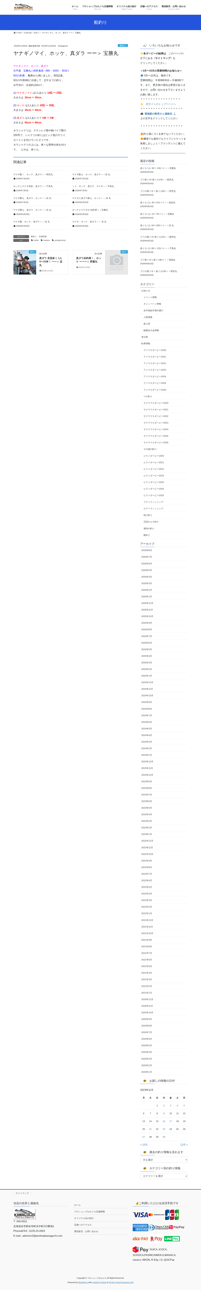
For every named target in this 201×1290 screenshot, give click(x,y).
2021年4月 (146, 973)
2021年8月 (146, 946)
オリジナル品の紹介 (84, 1218)
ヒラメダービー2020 (154, 456)
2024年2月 (146, 748)
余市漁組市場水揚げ (153, 310)
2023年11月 (147, 768)
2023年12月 (147, 761)
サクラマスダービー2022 (156, 416)
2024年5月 (146, 728)
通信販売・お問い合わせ (86, 1231)
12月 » (184, 1144)
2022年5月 (146, 887)
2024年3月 (146, 742)
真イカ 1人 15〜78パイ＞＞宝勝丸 (157, 214)
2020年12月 (147, 999)
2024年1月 (146, 755)
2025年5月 (146, 649)
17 (170, 1121)
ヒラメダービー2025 (154, 489)
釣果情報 (43, 236)
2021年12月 (147, 920)
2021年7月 (146, 953)
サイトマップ (22, 1193)
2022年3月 (146, 900)
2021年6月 (146, 959)
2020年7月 (146, 1032)
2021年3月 (146, 979)
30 (164, 1137)
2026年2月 (146, 590)
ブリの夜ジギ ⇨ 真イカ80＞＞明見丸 (158, 191)
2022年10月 (147, 854)
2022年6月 (146, 880)
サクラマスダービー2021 (156, 409)
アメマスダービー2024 (155, 376)
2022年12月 (147, 841)
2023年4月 (146, 814)
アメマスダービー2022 (155, 363)
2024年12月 (147, 682)
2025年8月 (146, 629)
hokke (36, 240)
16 (164, 1121)
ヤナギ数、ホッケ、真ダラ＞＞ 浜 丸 (31, 221)
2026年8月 (146, 550)
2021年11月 (147, 926)
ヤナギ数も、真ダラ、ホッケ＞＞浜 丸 (32, 198)
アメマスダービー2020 (155, 350)
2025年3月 (146, 662)
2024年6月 (146, 722)
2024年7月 (146, 715)
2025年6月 (146, 643)
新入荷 (147, 323)
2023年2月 (146, 827)
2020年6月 (146, 1039)
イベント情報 (150, 297)
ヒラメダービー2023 (154, 475)
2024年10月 (147, 695)
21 (150, 1129)
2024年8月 (146, 709)
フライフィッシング (153, 502)
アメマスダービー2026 (155, 390)
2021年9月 (146, 940)
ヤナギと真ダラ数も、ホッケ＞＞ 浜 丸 (91, 198)
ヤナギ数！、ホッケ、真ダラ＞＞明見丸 (33, 174)
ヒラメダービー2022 (154, 469)
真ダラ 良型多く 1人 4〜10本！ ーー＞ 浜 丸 (50, 262)
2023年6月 (146, 801)
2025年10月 (147, 616)
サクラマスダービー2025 (156, 436)
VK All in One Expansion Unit (121, 1282)
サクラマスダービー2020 (156, 403)
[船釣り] (25, 261)
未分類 (144, 337)
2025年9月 (146, 623)
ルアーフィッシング (153, 508)
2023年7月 (146, 794)
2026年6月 (146, 563)
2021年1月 (146, 992)
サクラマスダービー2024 (156, 429)
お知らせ (145, 290)
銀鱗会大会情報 (151, 330)
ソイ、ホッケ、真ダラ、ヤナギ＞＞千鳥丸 (93, 186)
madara (46, 240)
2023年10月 (147, 775)
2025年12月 (147, 603)
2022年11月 (147, 847)
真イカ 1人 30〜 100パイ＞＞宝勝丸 (158, 168)
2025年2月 (146, 669)
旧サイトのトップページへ (161, 104)
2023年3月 (146, 821)
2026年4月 (146, 577)
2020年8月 (146, 1025)
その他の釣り (150, 449)
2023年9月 (146, 781)
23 (164, 1129)
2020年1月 (146, 1072)
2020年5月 (146, 1045)
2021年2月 (146, 986)
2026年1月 (146, 596)
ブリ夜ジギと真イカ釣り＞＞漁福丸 (157, 260)
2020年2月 (146, 1065)
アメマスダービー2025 (155, 383)
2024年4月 (146, 735)
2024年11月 (147, 689)
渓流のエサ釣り (151, 521)
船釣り (123, 45)
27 (143, 1137)
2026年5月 (146, 570)
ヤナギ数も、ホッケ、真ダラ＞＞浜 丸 (91, 174)
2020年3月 (146, 1059)
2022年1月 (146, 913)
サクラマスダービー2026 (156, 442)
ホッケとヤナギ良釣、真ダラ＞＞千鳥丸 (33, 186)
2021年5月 (146, 966)
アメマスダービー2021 (155, 356)
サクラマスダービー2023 (156, 422)
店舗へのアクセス (83, 1224)
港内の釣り (149, 528)
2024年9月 (146, 702)
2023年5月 (146, 808)
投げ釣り (148, 515)
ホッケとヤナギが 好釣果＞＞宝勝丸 (90, 210)
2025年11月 (147, 609)
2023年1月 (146, 834)
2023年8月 (146, 788)
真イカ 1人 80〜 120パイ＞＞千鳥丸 (158, 248)
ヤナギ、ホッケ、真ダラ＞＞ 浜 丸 (89, 221)
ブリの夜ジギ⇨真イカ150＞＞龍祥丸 (158, 237)
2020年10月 (147, 1012)
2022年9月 (146, 860)
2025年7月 (146, 636)
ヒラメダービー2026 (154, 495)
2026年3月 (146, 583)
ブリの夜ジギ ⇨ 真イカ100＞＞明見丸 (158, 271)
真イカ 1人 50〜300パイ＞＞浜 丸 (157, 225)
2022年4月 (146, 893)
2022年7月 (146, 874)
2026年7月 (146, 557)
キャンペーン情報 (152, 304)
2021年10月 (147, 933)
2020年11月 (147, 1006)
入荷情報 (148, 317)
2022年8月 (146, 867)
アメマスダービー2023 (155, 370)
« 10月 (144, 1144)
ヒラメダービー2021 (154, 462)
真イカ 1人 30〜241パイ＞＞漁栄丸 (157, 202)
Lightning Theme (99, 1282)
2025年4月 (146, 656)
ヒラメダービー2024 (154, 482)
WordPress (83, 1282)
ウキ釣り (148, 396)
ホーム (77, 1205)
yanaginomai (60, 240)
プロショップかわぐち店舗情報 (89, 1211)
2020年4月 (146, 1052)
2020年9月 (146, 1019)
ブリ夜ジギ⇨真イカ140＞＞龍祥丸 (157, 179)
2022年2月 (146, 907)
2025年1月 (146, 675)
